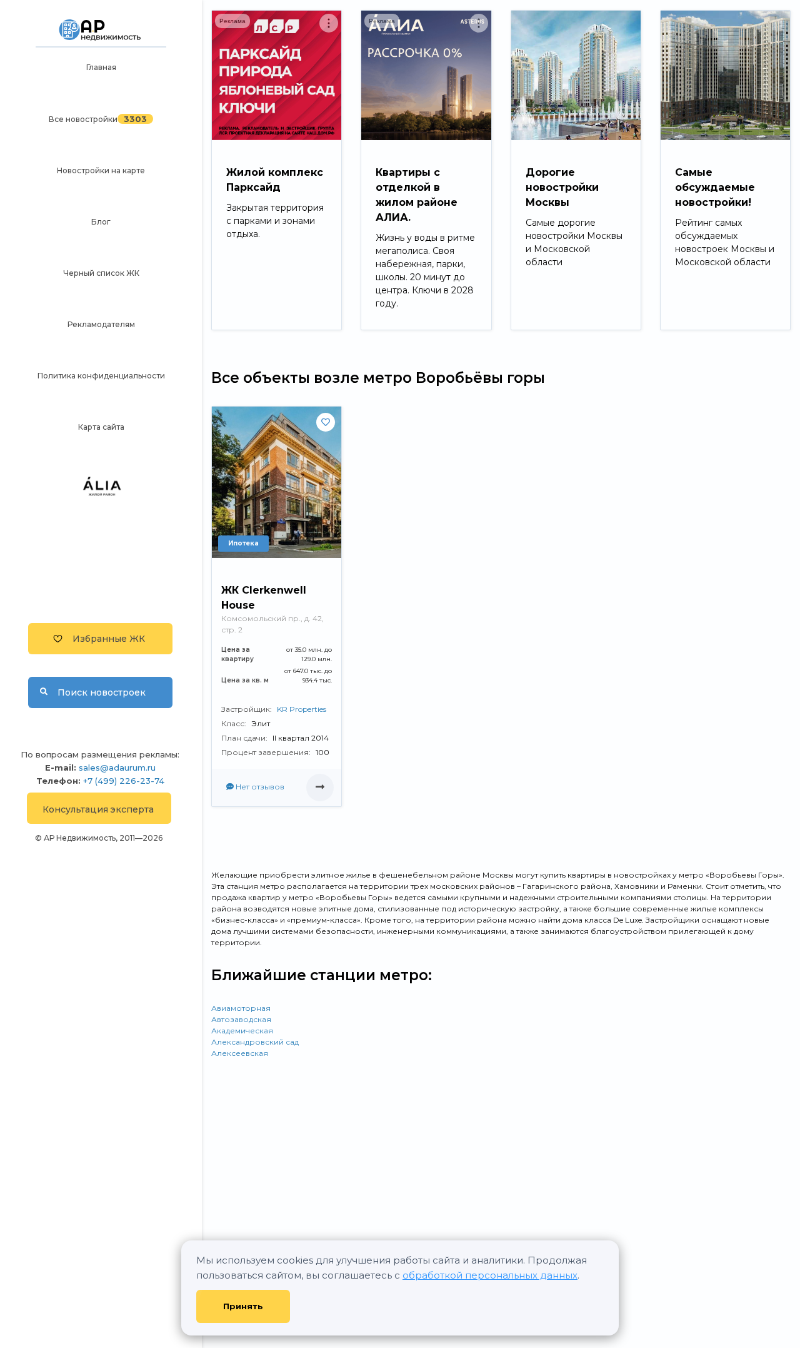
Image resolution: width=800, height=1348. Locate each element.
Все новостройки (83, 119)
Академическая (242, 1030)
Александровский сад (255, 1041)
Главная (101, 67)
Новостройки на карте (101, 170)
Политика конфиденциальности (101, 375)
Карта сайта (101, 427)
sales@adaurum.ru (117, 768)
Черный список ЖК (101, 273)
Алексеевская (239, 1053)
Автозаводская (241, 1019)
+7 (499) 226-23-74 (123, 781)
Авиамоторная (241, 1008)
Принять (243, 1306)
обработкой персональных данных (490, 1275)
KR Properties (301, 709)
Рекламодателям (101, 324)
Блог (101, 221)
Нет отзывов (259, 786)
